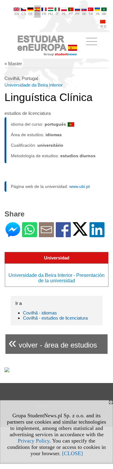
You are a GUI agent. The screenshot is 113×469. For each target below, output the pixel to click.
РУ (77, 14)
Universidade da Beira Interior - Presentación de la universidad (56, 278)
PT (71, 14)
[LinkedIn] (97, 235)
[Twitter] (80, 233)
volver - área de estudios (52, 343)
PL (64, 14)
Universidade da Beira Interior (34, 84)
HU (50, 14)
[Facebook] (63, 235)
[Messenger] (12, 235)
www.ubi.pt (79, 186)
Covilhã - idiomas (40, 312)
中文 (103, 26)
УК (97, 14)
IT (57, 14)
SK (84, 14)
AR (104, 14)
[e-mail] (46, 235)
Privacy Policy (33, 441)
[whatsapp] (29, 235)
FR (44, 14)
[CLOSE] (72, 453)
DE (30, 14)
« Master (13, 63)
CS (23, 14)
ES (37, 14)
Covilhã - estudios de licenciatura (55, 317)
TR (91, 14)
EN (16, 14)
